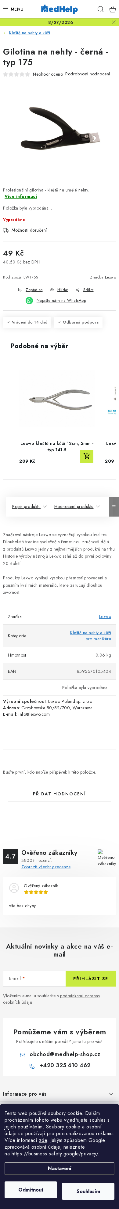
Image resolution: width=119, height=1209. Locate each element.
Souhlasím (88, 1191)
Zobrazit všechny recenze (45, 867)
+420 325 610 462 (65, 1065)
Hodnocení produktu (74, 506)
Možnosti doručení (29, 230)
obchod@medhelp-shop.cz (65, 1054)
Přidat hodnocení (59, 794)
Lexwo (110, 277)
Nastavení (59, 1168)
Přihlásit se (90, 979)
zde (43, 1140)
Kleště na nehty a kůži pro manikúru (90, 636)
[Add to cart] (86, 456)
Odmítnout (30, 1189)
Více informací (21, 196)
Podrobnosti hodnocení (87, 74)
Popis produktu (26, 506)
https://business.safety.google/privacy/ (55, 1153)
